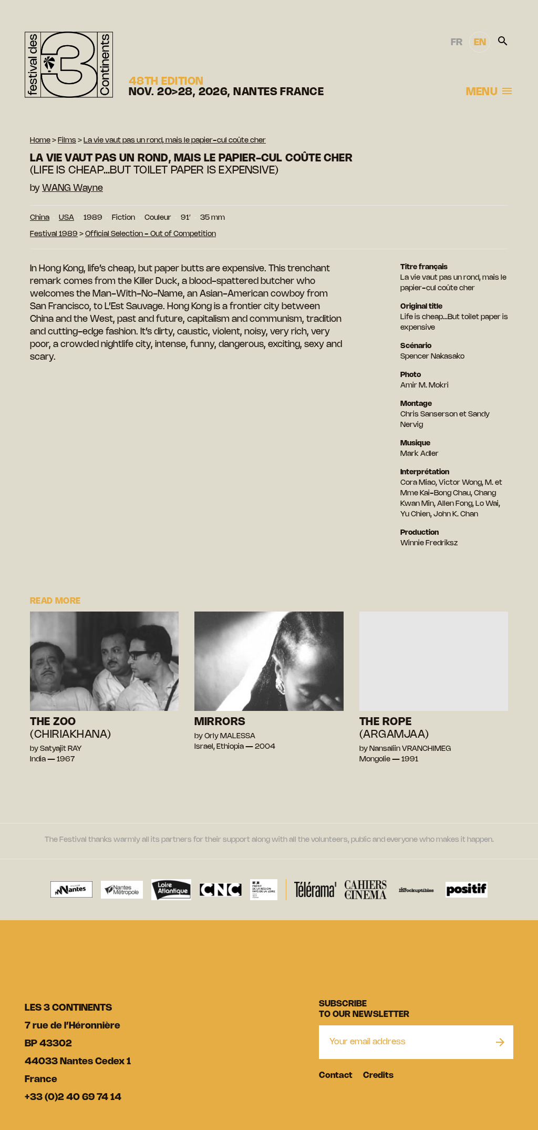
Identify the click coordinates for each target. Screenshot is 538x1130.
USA (66, 218)
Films (67, 140)
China (39, 218)
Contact (336, 1076)
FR (456, 42)
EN (480, 42)
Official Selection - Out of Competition (150, 234)
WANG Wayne (72, 188)
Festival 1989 (54, 234)
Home (40, 140)
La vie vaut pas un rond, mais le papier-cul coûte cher (175, 140)
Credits (378, 1076)
